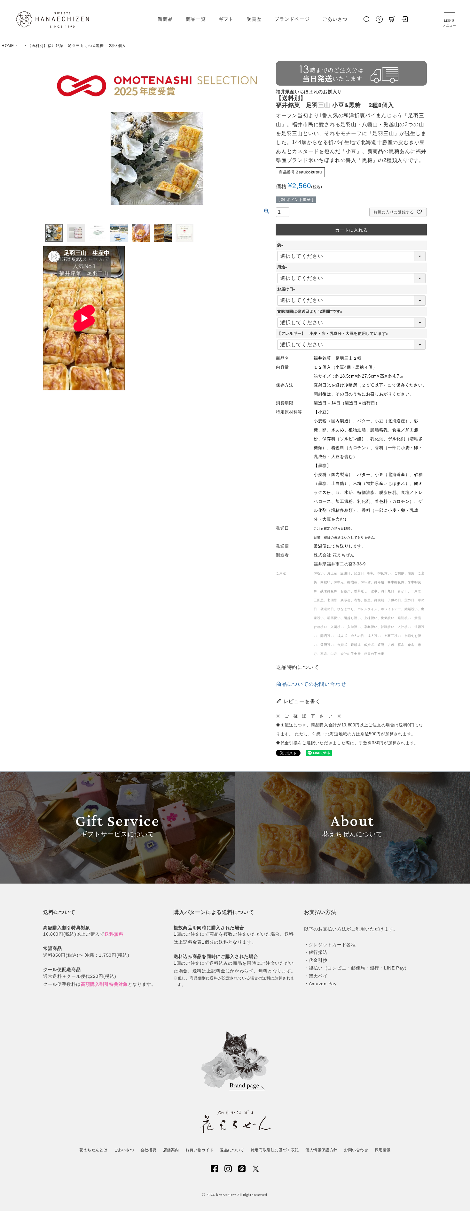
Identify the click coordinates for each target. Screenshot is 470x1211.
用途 (283, 267)
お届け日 (287, 289)
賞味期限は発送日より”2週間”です (310, 311)
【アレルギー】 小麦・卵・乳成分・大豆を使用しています (333, 333)
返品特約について (297, 667)
